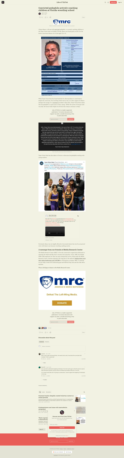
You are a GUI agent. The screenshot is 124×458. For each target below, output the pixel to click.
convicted (56, 29)
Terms (65, 448)
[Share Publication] (108, 2)
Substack (56, 455)
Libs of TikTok (44, 13)
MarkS (42, 367)
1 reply (44, 362)
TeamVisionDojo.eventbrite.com (52, 223)
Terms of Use (68, 430)
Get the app (68, 452)
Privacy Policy (71, 431)
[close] (74, 411)
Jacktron (43, 353)
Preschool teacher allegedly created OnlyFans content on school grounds (56, 396)
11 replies (45, 379)
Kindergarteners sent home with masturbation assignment (52, 408)
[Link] (37, 250)
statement (55, 103)
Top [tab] (40, 392)
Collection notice (70, 448)
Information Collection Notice (61, 431)
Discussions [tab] (48, 392)
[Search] (105, 2)
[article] (62, 399)
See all (41, 429)
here (46, 268)
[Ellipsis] (85, 354)
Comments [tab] (41, 341)
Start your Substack (58, 452)
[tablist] (44, 341)
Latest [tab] (43, 392)
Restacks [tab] (47, 341)
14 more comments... (42, 385)
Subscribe (113, 2)
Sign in (120, 2)
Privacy (61, 448)
